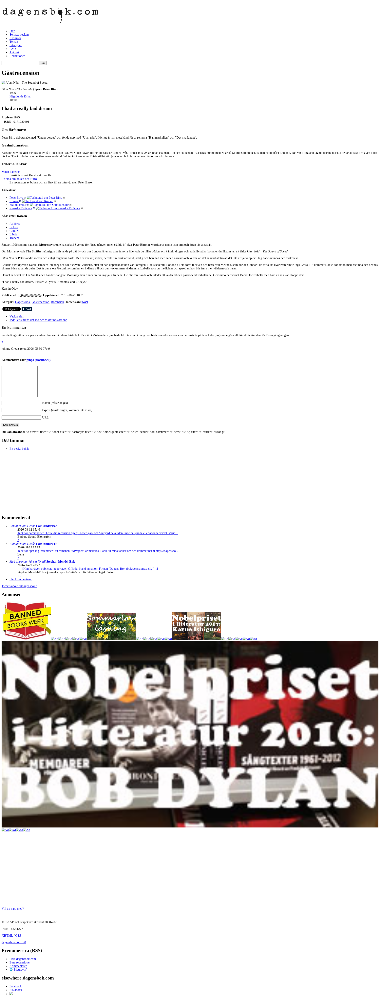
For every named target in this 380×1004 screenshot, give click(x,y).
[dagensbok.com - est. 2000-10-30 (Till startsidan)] (51, 21)
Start (12, 31)
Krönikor (15, 38)
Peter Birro (16, 197)
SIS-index (16, 990)
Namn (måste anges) (55, 402)
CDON (14, 230)
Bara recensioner (20, 962)
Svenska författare (21, 208)
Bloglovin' (20, 969)
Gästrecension (40, 302)
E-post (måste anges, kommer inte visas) (67, 410)
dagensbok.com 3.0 (14, 942)
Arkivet (14, 52)
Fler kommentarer (21, 579)
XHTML (7, 935)
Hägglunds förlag (20, 96)
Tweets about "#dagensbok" (19, 586)
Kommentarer (18, 966)
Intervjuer (16, 45)
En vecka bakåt (19, 448)
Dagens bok (22, 302)
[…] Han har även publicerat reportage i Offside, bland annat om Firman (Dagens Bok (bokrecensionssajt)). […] (87, 568)
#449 (85, 302)
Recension (57, 302)
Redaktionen (17, 56)
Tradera (14, 238)
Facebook (16, 986)
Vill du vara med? (13, 908)
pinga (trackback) (38, 360)
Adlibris (15, 223)
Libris (13, 234)
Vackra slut (16, 316)
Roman (14, 201)
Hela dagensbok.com (23, 959)
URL (45, 417)
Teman (14, 41)
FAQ (13, 48)
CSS (18, 935)
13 (19, 575)
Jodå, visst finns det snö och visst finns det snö (38, 320)
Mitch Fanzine (11, 171)
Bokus (14, 227)
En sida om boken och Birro (19, 178)
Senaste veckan (19, 34)
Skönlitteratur (18, 204)
